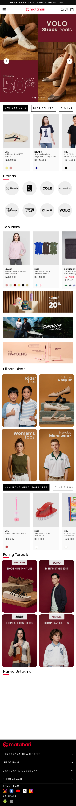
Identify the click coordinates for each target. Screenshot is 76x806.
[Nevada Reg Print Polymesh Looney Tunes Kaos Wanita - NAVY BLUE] (36, 168)
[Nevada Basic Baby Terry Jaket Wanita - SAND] (27, 285)
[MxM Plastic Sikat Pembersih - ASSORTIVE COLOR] (36, 547)
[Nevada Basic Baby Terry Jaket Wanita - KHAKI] (19, 285)
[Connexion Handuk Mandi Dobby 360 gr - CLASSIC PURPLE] (74, 285)
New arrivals (15, 108)
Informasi (11, 762)
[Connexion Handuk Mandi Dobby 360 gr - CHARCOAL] (70, 285)
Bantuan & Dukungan (20, 770)
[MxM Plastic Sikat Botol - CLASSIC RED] (6, 547)
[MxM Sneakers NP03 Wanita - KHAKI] (6, 168)
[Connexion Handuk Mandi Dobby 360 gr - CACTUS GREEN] (66, 285)
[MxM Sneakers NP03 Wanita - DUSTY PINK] (11, 168)
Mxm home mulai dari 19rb (26, 487)
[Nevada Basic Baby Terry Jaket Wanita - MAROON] (15, 285)
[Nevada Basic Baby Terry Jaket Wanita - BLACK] (23, 285)
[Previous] (6, 61)
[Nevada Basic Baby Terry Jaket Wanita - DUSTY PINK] (6, 285)
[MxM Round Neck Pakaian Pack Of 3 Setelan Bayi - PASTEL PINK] (40, 285)
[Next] (69, 61)
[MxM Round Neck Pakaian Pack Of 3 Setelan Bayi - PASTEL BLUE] (36, 285)
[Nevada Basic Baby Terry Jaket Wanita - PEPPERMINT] (11, 285)
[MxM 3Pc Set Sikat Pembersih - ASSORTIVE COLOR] (66, 547)
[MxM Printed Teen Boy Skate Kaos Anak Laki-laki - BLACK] (66, 168)
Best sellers (43, 108)
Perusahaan (12, 779)
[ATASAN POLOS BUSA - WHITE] (6, 731)
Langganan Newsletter (22, 754)
